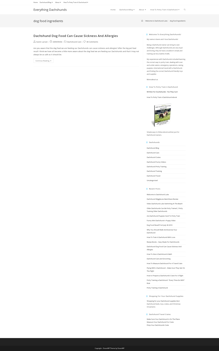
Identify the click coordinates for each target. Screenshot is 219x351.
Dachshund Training (154, 171)
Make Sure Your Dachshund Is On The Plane (163, 319)
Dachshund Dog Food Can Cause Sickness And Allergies (75, 36)
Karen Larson (42, 42)
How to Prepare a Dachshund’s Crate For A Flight (165, 275)
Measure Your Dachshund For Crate (160, 322)
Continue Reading (44, 61)
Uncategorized (152, 180)
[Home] (142, 21)
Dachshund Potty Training (156, 166)
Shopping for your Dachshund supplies (161, 301)
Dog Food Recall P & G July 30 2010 (159, 225)
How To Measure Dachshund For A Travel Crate (164, 263)
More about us (152, 79)
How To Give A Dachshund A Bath (159, 254)
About (57, 2)
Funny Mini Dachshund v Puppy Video (161, 220)
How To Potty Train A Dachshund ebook (162, 97)
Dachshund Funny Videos (156, 162)
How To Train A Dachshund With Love (161, 237)
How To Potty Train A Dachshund (75, 2)
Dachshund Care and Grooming (158, 259)
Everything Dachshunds (50, 9)
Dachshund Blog (45, 2)
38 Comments (92, 42)
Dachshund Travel (153, 176)
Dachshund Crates (154, 157)
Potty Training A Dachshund (157, 288)
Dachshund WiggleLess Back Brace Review (162, 199)
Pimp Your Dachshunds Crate (158, 325)
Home (35, 2)
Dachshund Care (74, 42)
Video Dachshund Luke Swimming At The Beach (164, 203)
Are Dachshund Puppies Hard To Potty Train (163, 216)
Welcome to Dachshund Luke (158, 194)
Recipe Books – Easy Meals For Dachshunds (163, 242)
